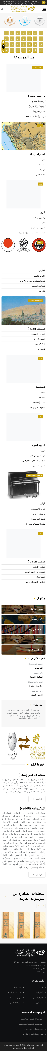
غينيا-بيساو (41, 165)
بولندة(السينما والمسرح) (35, 524)
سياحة (40, 126)
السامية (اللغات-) (38, 567)
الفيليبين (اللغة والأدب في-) (34, 582)
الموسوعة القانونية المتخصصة (31, 1024)
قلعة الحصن (40, 175)
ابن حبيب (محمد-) (36, 96)
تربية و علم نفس (37, 691)
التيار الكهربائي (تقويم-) (36, 456)
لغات (40, 533)
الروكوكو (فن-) (39, 344)
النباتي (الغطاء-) (39, 403)
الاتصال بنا (39, 1003)
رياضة (40, 242)
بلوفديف (42, 170)
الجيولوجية (40, 387)
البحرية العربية (38, 445)
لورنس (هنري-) (39, 111)
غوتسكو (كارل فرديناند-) (35, 116)
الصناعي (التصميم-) (37, 334)
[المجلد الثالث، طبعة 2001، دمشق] (37, 925)
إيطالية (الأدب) (36, 677)
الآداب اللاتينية (38, 673)
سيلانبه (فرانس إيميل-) (32, 775)
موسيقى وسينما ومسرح (34, 475)
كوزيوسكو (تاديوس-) (37, 106)
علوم (40, 358)
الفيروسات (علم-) (38, 228)
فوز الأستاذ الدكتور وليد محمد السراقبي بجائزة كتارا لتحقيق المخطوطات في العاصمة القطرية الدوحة (20, 2)
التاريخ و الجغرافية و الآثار (34, 682)
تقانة (40, 417)
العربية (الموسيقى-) (37, 509)
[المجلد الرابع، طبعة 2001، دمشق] (22, 925)
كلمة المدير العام (14, 992)
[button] (43, 906)
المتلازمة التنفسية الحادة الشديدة (32, 233)
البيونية (42, 451)
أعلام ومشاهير (37, 67)
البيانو (43, 503)
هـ (17, 50)
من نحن (40, 987)
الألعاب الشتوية (39, 276)
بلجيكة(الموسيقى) (38, 519)
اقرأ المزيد (39, 799)
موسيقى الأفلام (39, 514)
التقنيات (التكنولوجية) (35, 664)
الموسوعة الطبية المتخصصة (32, 1019)
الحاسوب (38, 668)
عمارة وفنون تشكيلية (35, 300)
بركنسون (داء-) (39, 218)
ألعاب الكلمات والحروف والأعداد (32, 281)
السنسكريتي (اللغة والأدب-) (34, 572)
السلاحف (41, 392)
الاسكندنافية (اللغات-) (32, 808)
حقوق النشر (38, 998)
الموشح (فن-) (39, 339)
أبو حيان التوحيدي (38, 101)
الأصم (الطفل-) (35, 695)
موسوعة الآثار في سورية (33, 1029)
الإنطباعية (41, 349)
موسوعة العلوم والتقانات (33, 1034)
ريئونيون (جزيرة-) (35, 686)
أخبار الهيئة (38, 992)
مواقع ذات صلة (15, 998)
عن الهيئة (17, 987)
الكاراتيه (41, 270)
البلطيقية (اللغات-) (36, 562)
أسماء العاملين (15, 1003)
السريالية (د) (40, 577)
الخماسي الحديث (38, 286)
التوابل (42, 212)
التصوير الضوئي (39, 466)
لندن (43, 160)
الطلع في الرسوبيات (37, 408)
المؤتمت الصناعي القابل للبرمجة (32, 461)
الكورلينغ (42, 291)
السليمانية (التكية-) (36, 329)
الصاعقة (42, 397)
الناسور (42, 223)
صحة (40, 184)
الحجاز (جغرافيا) (37, 154)
